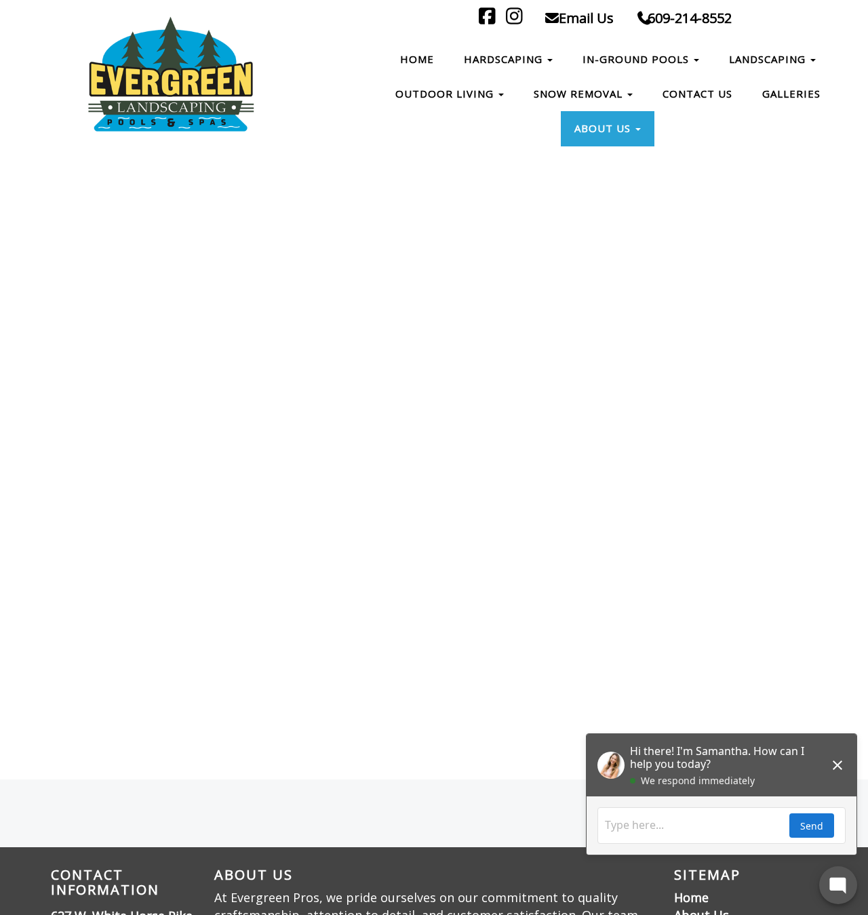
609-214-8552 (690, 18)
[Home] (173, 76)
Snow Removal (580, 93)
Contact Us (697, 93)
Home (417, 59)
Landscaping (769, 59)
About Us (604, 128)
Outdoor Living (446, 93)
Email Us (584, 18)
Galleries (791, 93)
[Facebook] (489, 18)
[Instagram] (516, 18)
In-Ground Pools (637, 59)
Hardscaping (505, 59)
